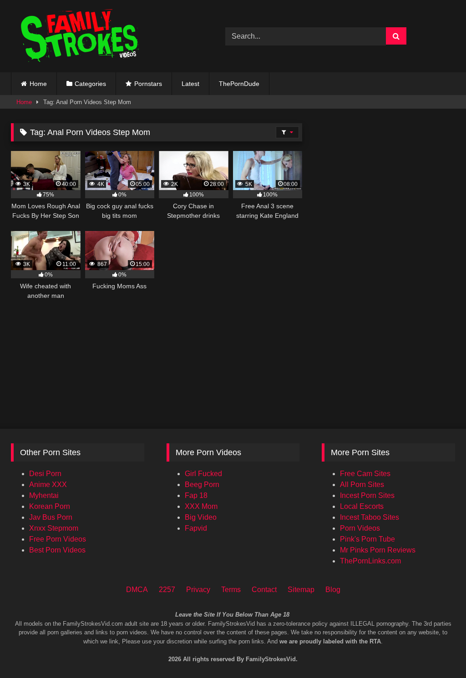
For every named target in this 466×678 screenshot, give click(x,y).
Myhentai (44, 495)
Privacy (198, 589)
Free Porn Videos (57, 539)
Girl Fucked (203, 473)
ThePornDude (239, 83)
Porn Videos (360, 528)
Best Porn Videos (57, 550)
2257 (167, 589)
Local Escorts (362, 506)
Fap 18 (196, 495)
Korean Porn (49, 506)
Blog (332, 589)
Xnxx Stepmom (53, 528)
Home (38, 83)
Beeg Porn (202, 484)
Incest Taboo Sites (369, 517)
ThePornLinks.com (370, 561)
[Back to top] (447, 633)
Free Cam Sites (365, 473)
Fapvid (196, 528)
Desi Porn (45, 473)
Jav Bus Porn (50, 517)
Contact (264, 589)
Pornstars (148, 83)
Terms (231, 589)
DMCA (137, 589)
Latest (190, 83)
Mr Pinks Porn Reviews (377, 550)
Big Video (201, 517)
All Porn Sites (362, 484)
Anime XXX (48, 484)
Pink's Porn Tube (367, 539)
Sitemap (301, 589)
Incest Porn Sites (367, 495)
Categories (90, 83)
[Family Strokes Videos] (104, 36)
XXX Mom (201, 506)
